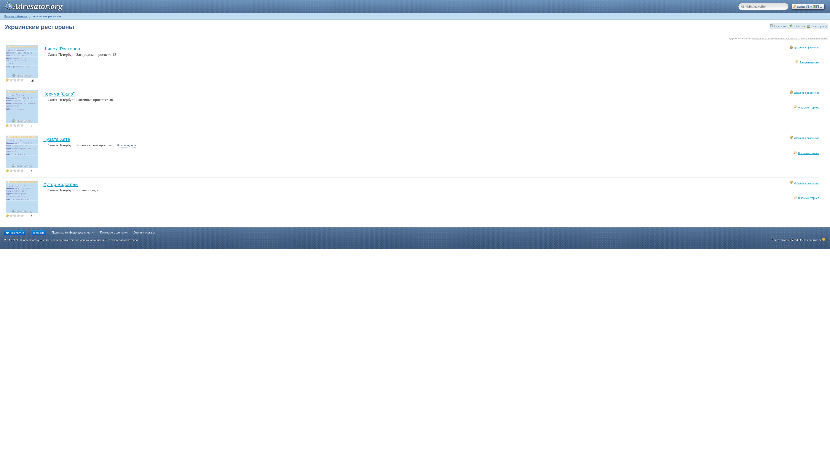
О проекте (38, 232)
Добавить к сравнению (806, 47)
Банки (755, 38)
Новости (780, 26)
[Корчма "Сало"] (22, 122)
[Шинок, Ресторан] (22, 76)
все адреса (128, 145)
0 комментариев (808, 107)
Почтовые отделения (114, 232)
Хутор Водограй (60, 184)
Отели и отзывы (144, 232)
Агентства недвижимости (773, 38)
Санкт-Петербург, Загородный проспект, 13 (82, 55)
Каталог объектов (15, 16)
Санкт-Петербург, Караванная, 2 (73, 190)
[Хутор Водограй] (22, 212)
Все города (819, 26)
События (798, 26)
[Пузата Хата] (22, 167)
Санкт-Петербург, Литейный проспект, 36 (80, 100)
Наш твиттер (16, 232)
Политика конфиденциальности (72, 232)
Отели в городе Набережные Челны (808, 38)
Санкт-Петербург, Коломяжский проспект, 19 (83, 145)
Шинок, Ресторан (61, 48)
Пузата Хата (56, 139)
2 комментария (809, 62)
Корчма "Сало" (59, 93)
